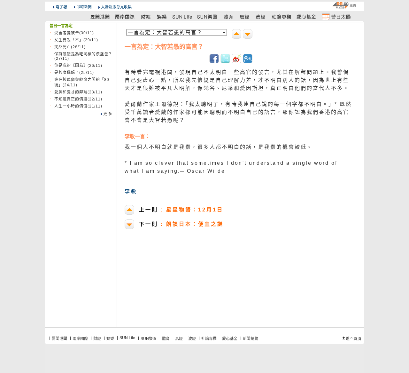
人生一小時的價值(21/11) (78, 106)
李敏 (131, 191)
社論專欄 (209, 339)
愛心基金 (229, 339)
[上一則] (237, 34)
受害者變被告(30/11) (74, 33)
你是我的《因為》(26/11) (78, 65)
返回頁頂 (353, 339)
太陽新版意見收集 (116, 7)
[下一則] (248, 34)
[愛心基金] (306, 16)
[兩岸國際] (125, 16)
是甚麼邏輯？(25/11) (74, 72)
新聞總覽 (250, 339)
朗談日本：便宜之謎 (181, 224)
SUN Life (127, 338)
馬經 (179, 339)
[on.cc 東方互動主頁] (344, 5)
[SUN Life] (182, 16)
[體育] (228, 16)
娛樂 (110, 339)
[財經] (146, 16)
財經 (97, 339)
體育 (166, 339)
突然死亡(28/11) (70, 47)
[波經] (261, 16)
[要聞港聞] (100, 16)
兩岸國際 (80, 339)
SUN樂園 (149, 339)
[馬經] (244, 16)
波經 (192, 339)
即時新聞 (84, 7)
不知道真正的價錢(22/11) (78, 99)
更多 (108, 114)
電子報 (61, 7)
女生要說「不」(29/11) (76, 40)
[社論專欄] (281, 16)
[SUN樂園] (207, 16)
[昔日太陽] (336, 16)
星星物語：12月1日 (181, 209)
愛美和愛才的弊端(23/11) (78, 92)
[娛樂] (162, 16)
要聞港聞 (59, 339)
